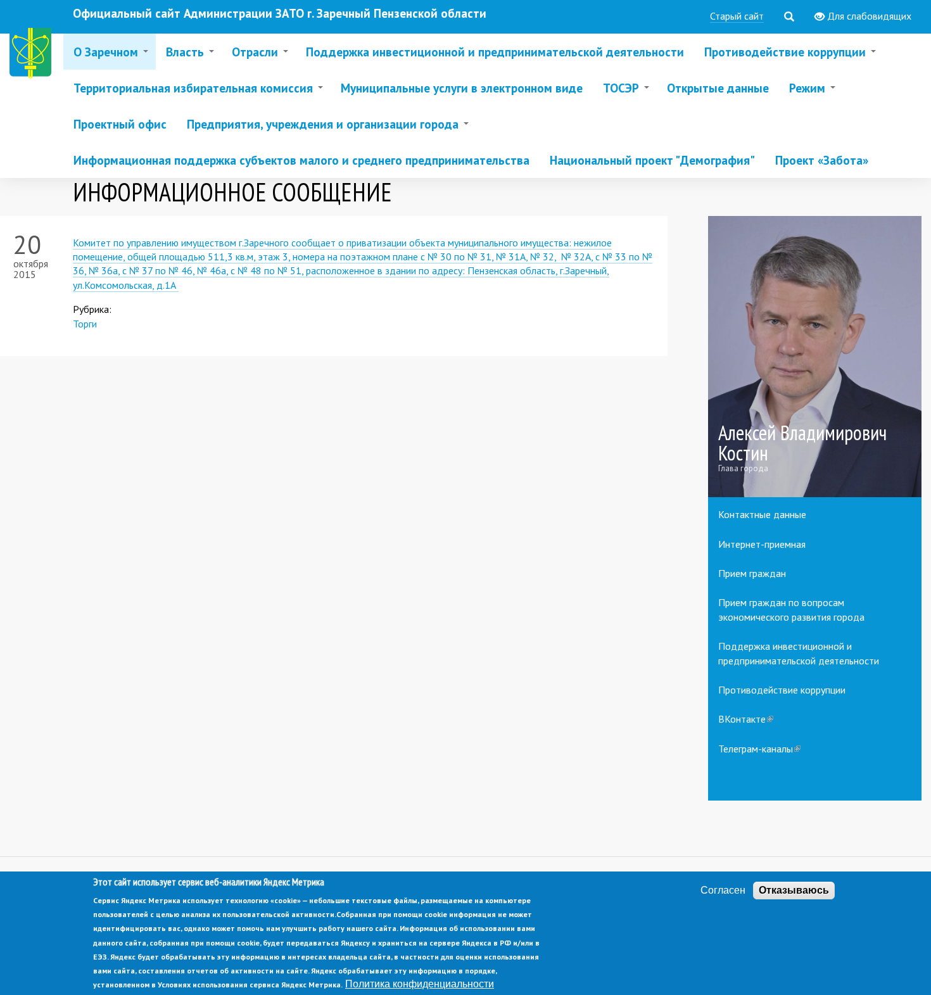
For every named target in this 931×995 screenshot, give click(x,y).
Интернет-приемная (762, 544)
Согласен (722, 890)
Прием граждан (752, 573)
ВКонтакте (745, 719)
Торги (85, 323)
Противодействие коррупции (782, 689)
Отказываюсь (794, 890)
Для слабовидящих (868, 16)
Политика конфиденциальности (419, 984)
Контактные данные (762, 514)
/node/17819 (815, 357)
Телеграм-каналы (759, 748)
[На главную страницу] (33, 55)
